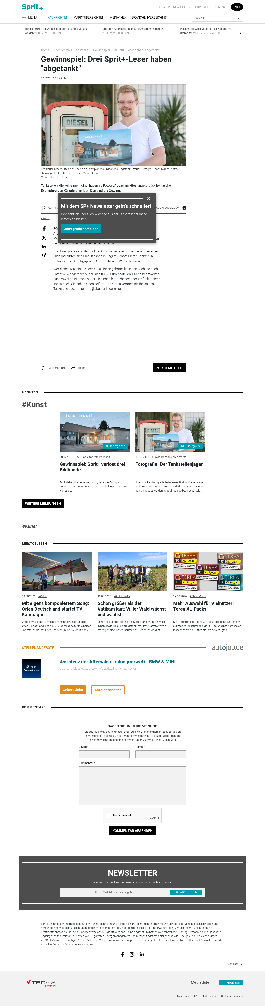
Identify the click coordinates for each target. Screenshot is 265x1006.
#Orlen (42, 596)
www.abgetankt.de (74, 274)
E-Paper (164, 7)
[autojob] (227, 647)
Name (139, 746)
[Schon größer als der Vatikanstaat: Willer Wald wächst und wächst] (132, 571)
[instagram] (132, 954)
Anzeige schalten (107, 690)
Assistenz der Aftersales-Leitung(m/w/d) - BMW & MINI (118, 661)
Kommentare (57, 207)
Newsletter (181, 7)
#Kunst (34, 404)
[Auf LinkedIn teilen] (44, 246)
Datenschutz (209, 996)
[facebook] (122, 954)
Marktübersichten (89, 17)
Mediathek (118, 17)
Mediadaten (201, 982)
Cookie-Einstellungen (232, 996)
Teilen (81, 368)
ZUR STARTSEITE (169, 368)
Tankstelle (81, 50)
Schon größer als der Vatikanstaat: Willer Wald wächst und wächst (132, 609)
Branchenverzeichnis (149, 17)
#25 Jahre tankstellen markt (93, 457)
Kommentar (86, 762)
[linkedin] (142, 954)
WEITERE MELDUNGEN (43, 503)
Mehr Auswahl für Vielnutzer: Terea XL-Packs (203, 606)
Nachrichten (57, 17)
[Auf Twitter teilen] (44, 237)
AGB (196, 996)
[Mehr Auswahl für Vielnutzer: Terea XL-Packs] (208, 571)
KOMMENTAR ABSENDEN (133, 831)
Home (45, 50)
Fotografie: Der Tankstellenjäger (169, 464)
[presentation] (240, 33)
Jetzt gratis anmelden (81, 229)
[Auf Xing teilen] (44, 255)
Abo (237, 7)
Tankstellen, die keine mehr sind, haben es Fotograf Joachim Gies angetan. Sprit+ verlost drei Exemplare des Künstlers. (93, 486)
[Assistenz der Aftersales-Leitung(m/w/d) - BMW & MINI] (31, 668)
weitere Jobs (73, 690)
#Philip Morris (198, 596)
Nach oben (232, 964)
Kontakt (221, 7)
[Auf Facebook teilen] (44, 228)
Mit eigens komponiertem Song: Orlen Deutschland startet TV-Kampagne (55, 609)
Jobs (207, 7)
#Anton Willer (122, 596)
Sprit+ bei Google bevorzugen (160, 207)
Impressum (183, 996)
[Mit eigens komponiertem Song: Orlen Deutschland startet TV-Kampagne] (57, 571)
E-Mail (83, 746)
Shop (197, 7)
